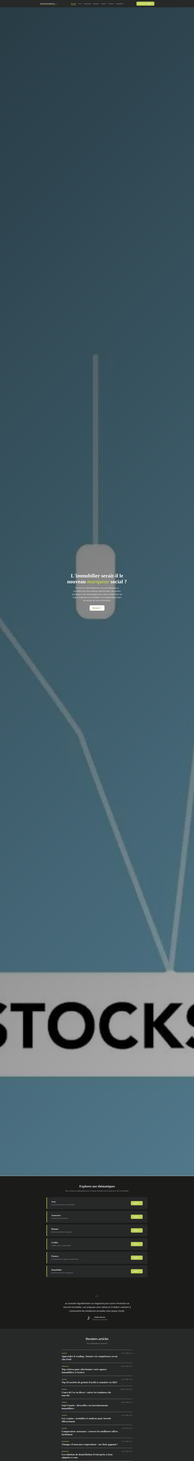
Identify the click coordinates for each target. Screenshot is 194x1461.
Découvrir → (97, 608)
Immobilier (119, 3)
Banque (96, 3)
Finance (111, 3)
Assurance (87, 3)
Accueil (73, 3)
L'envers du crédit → (145, 3)
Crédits (103, 3)
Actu (79, 3)
